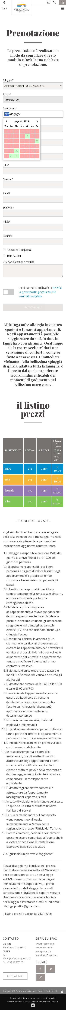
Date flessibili (14, 256)
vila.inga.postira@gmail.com (21, 906)
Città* (6, 165)
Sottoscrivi (33, 307)
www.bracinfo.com (45, 943)
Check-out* (9, 108)
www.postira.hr (43, 951)
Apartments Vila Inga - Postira (30, 991)
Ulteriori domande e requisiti (18, 262)
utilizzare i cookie (49, 1001)
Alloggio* (8, 80)
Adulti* (7, 221)
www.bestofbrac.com (46, 955)
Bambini (7, 235)
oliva (8, 501)
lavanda (9, 490)
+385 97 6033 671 (16, 962)
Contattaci (15, 976)
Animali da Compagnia (19, 250)
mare (8, 468)
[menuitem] (7, 8)
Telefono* (8, 207)
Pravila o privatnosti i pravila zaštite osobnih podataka (40, 292)
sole (7, 479)
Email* (6, 193)
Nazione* (8, 179)
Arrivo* (7, 94)
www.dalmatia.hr (44, 947)
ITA (3, 8)
